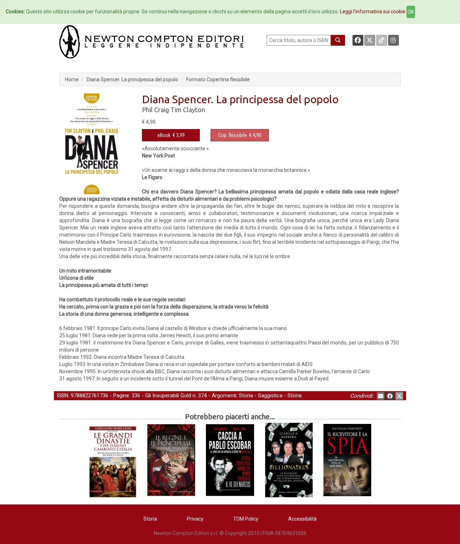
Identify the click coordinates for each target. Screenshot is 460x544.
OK (411, 12)
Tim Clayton (187, 109)
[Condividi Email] (381, 396)
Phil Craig (155, 109)
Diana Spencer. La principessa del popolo (132, 79)
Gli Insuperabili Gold (168, 395)
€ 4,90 (239, 135)
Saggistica (270, 395)
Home (72, 79)
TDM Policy (245, 519)
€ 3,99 (171, 135)
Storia (246, 395)
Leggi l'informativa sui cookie (372, 11)
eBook (163, 135)
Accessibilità (302, 519)
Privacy (195, 519)
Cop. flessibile (232, 135)
